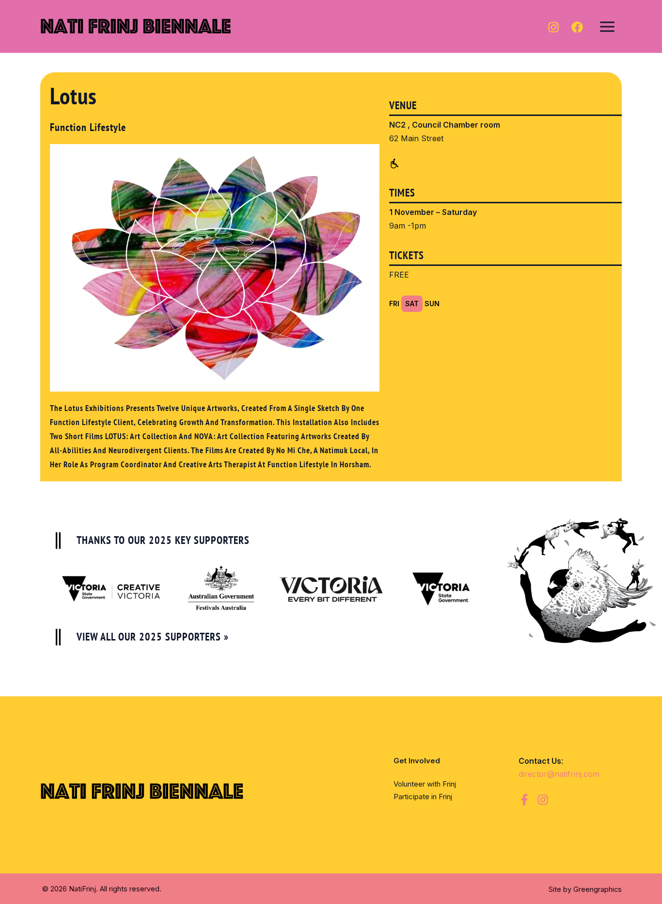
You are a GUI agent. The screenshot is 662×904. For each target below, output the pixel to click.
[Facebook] (577, 27)
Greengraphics (597, 889)
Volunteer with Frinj (425, 784)
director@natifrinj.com (560, 774)
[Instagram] (553, 27)
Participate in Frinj (423, 796)
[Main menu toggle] (607, 26)
